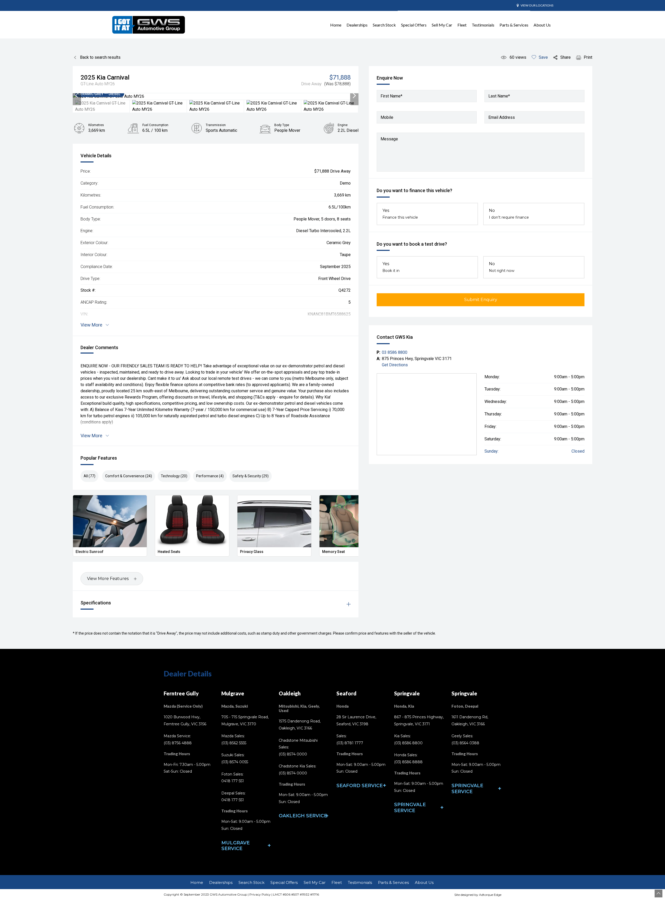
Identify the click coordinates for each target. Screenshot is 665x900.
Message (389, 138)
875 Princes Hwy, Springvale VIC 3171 (417, 358)
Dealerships (357, 24)
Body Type (281, 125)
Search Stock (384, 24)
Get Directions (395, 364)
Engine (343, 125)
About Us (542, 24)
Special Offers (414, 24)
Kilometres (96, 125)
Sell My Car (442, 24)
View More (91, 325)
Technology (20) (174, 476)
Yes (400, 214)
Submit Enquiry (480, 299)
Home (335, 24)
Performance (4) (210, 476)
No (509, 214)
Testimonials (483, 24)
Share (565, 57)
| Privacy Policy (259, 894)
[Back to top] (658, 893)
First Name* (391, 96)
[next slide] (354, 96)
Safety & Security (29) (250, 476)
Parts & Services (514, 24)
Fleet (462, 24)
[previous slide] (77, 96)
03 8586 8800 (394, 352)
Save (543, 57)
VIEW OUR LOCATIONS (537, 5)
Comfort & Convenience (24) (128, 476)
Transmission (216, 125)
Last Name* (499, 96)
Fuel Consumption (155, 125)
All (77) (89, 476)
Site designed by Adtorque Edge (477, 895)
